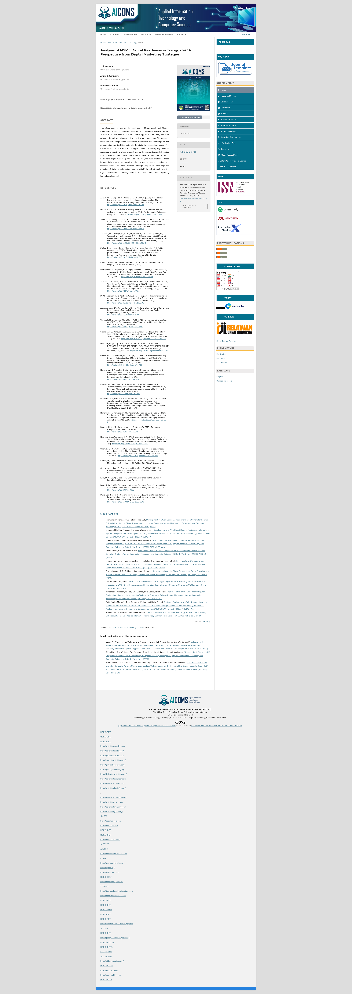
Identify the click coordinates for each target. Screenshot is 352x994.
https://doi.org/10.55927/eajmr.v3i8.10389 (130, 444)
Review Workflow (228, 119)
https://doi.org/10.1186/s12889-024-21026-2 (126, 243)
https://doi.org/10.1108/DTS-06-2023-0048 (125, 502)
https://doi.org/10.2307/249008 (120, 490)
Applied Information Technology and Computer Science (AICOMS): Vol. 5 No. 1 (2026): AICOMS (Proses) (151, 609)
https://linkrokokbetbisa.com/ (112, 783)
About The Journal (228, 167)
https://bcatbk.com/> (109, 970)
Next (205, 621)
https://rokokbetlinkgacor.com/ (113, 779)
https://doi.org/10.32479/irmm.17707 (123, 291)
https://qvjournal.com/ (109, 872)
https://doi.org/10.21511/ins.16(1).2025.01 (125, 303)
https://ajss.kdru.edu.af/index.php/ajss (116, 924)
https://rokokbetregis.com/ (111, 802)
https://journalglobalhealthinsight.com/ (116, 891)
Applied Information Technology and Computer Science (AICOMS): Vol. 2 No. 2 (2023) (164, 616)
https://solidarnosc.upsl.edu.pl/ (113, 853)
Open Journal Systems (226, 341)
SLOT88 (104, 928)
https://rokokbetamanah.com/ (113, 807)
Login (249, 8)
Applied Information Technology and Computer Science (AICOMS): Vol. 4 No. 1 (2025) (170, 649)
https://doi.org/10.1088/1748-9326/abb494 (125, 229)
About (180, 34)
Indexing (225, 149)
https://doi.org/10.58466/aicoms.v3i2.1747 (124, 99)
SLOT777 (104, 844)
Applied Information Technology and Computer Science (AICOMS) (147, 725)
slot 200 (103, 816)
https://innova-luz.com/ (110, 839)
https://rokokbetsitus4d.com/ (112, 746)
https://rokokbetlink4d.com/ (112, 751)
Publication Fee (228, 143)
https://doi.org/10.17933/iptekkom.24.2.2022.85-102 (143, 339)
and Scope (228, 96)
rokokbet (104, 849)
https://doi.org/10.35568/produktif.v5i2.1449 (149, 351)
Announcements (164, 34)
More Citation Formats (189, 206)
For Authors (221, 358)
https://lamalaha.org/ (109, 825)
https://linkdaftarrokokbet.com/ (113, 774)
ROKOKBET (105, 830)
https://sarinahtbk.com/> (110, 975)
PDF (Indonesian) (190, 117)
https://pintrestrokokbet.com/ (112, 765)
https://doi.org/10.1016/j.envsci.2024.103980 (144, 214)
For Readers (221, 354)
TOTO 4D (104, 886)
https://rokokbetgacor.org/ (111, 811)
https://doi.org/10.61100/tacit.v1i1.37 (123, 315)
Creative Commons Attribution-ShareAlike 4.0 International (216, 725)
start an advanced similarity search (128, 627)
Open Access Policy (229, 155)
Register (239, 8)
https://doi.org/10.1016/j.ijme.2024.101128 (125, 205)
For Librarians (221, 363)
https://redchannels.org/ (110, 821)
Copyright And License (231, 137)
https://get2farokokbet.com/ (112, 755)
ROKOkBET (105, 732)
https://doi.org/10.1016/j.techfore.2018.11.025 (138, 456)
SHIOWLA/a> (106, 952)
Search (245, 34)
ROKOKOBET (106, 877)
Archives (146, 34)
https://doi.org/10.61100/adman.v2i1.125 (124, 365)
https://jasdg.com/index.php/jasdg (115, 938)
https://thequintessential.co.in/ (113, 896)
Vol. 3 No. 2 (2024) (127, 43)
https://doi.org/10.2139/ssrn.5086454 (123, 432)
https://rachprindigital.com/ (111, 863)
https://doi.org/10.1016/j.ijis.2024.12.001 (124, 257)
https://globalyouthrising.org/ (112, 769)
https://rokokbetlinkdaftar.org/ (113, 788)
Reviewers (225, 108)
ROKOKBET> (106, 980)
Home (103, 34)
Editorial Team (227, 102)
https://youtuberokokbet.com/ (113, 760)
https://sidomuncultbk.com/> (112, 961)
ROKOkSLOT (106, 910)
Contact (224, 113)
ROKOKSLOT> (106, 966)
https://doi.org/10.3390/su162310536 (137, 276)
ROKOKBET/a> (107, 942)
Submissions (130, 34)
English (219, 377)
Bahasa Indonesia (224, 381)
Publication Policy (228, 131)
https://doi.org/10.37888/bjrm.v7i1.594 (123, 393)
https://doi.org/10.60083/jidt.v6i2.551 (123, 379)
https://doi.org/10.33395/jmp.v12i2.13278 (125, 327)
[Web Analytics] (220, 308)
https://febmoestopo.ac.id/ (111, 882)
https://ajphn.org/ (107, 868)
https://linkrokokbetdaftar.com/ (113, 797)
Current (115, 34)
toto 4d (103, 858)
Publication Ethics (228, 125)
